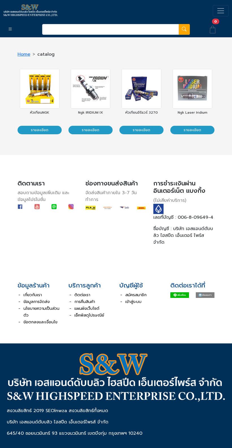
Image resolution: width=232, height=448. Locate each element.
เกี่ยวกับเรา (32, 295)
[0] (213, 29)
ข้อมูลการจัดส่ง (36, 302)
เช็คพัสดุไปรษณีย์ (89, 315)
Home (24, 54)
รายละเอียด (39, 130)
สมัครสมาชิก (136, 295)
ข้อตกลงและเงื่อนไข (40, 322)
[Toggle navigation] (221, 10)
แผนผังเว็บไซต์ (86, 308)
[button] (19, 29)
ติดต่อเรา (82, 295)
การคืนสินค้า (84, 302)
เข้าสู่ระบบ (133, 302)
